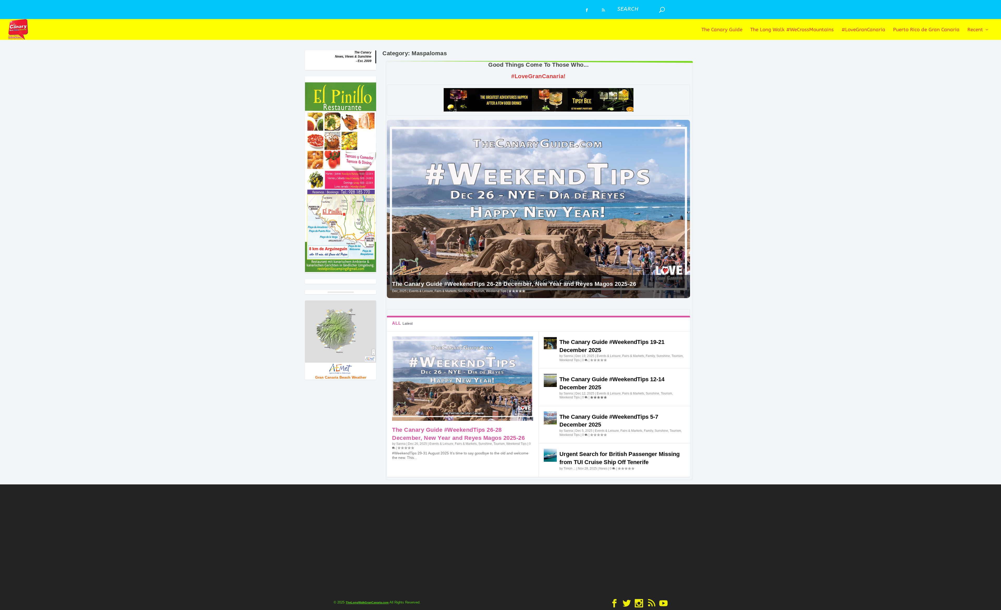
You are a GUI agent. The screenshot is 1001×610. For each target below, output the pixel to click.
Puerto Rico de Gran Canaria (926, 30)
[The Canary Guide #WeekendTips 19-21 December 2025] (550, 343)
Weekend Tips (496, 291)
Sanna (401, 444)
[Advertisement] (500, 540)
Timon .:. (570, 468)
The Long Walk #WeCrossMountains (792, 30)
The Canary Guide (721, 30)
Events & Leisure (421, 291)
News (603, 468)
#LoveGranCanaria (863, 30)
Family (650, 356)
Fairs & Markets (445, 291)
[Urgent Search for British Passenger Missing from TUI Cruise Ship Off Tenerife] (550, 455)
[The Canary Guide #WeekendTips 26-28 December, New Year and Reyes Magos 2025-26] (462, 378)
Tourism (478, 291)
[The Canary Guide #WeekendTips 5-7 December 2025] (550, 417)
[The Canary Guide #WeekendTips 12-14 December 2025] (550, 380)
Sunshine (465, 291)
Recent (975, 30)
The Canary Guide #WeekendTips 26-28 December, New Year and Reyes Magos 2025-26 (514, 284)
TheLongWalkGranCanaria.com (367, 602)
